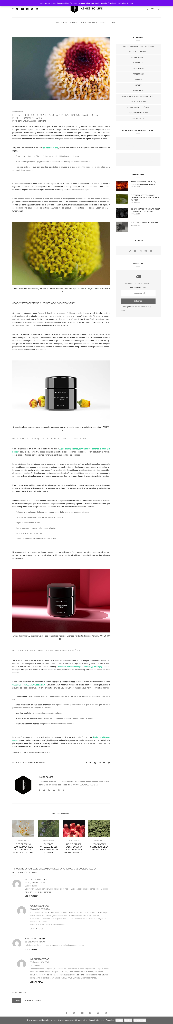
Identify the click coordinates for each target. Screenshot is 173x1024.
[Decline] (170, 1020)
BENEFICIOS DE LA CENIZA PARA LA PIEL (145, 223)
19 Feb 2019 (135, 214)
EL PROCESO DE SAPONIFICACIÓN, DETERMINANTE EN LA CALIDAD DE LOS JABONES (145, 197)
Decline (128, 1020)
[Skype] (63, 790)
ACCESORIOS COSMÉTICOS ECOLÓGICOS (138, 46)
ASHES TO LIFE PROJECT (138, 52)
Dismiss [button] (130, 3)
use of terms (135, 307)
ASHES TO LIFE (20, 121)
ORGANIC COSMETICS (138, 102)
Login (17, 1000)
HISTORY (138, 85)
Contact (112, 23)
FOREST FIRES (138, 74)
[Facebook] (39, 790)
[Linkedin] (49, 790)
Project (74, 23)
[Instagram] (59, 790)
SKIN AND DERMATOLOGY (138, 113)
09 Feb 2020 (135, 225)
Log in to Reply (31, 896)
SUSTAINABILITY (138, 118)
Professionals (89, 23)
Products (61, 23)
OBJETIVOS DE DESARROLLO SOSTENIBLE (138, 96)
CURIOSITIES (138, 63)
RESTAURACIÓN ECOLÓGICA (138, 107)
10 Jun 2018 (135, 187)
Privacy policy (139, 1020)
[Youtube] (54, 790)
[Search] (158, 9)
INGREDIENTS (17, 111)
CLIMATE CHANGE (138, 57)
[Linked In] (151, 251)
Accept (119, 1020)
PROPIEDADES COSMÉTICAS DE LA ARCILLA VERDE (99, 847)
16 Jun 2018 (135, 202)
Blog (102, 23)
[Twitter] (44, 790)
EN (152, 9)
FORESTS (138, 79)
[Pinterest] (146, 251)
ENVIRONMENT (138, 68)
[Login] (147, 9)
